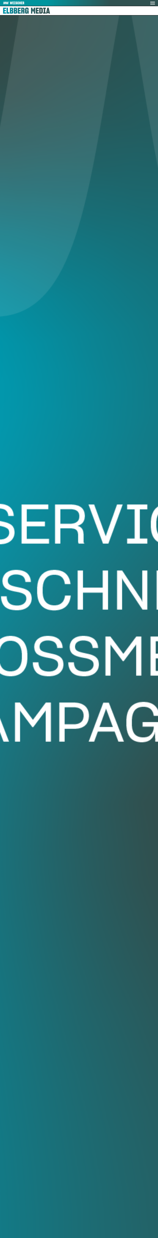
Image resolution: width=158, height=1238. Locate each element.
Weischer (10, 3)
